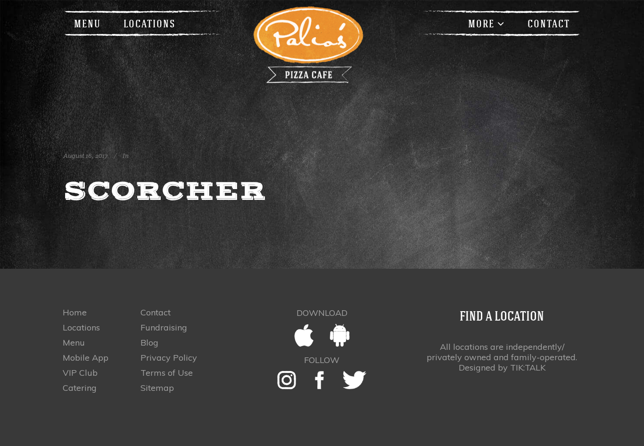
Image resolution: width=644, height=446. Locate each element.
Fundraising (163, 327)
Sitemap (157, 388)
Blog (149, 343)
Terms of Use (166, 373)
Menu (74, 343)
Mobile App (85, 358)
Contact (155, 312)
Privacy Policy (168, 358)
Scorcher (164, 190)
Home (75, 312)
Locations (81, 327)
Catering (80, 388)
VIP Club (80, 373)
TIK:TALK (527, 367)
